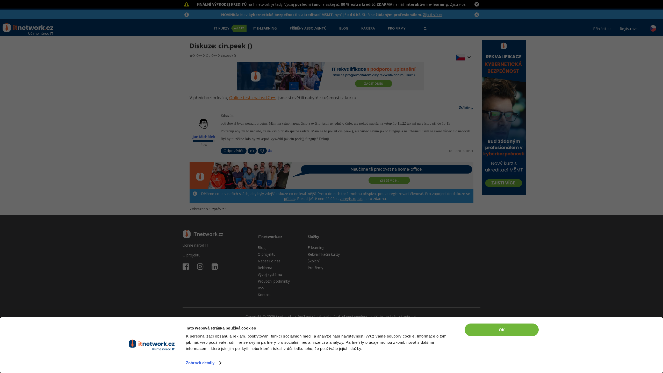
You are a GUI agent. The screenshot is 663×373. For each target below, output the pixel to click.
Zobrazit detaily (200, 363)
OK (502, 330)
